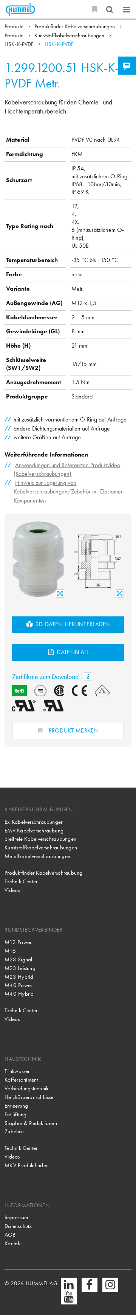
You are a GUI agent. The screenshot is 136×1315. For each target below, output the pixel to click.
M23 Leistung (20, 968)
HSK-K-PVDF (20, 44)
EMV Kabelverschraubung (34, 830)
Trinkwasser (17, 1071)
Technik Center (21, 881)
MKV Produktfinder (26, 1165)
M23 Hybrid (19, 977)
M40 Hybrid (19, 994)
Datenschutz (18, 1226)
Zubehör (14, 1131)
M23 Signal (18, 959)
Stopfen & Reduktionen (31, 1123)
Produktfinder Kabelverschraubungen (75, 26)
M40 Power (18, 985)
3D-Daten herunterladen (72, 624)
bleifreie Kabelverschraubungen (40, 839)
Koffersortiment (21, 1080)
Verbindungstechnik (26, 1088)
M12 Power (18, 942)
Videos (12, 890)
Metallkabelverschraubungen (37, 856)
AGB (10, 1234)
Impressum (16, 1217)
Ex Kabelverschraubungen (34, 822)
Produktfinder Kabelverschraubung (43, 873)
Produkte (15, 26)
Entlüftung (15, 1114)
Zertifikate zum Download (46, 676)
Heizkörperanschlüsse (29, 1097)
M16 (10, 951)
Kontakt (13, 1243)
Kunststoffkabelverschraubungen (70, 35)
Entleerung (16, 1106)
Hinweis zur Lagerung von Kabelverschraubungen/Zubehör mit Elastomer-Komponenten (69, 491)
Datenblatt (72, 652)
